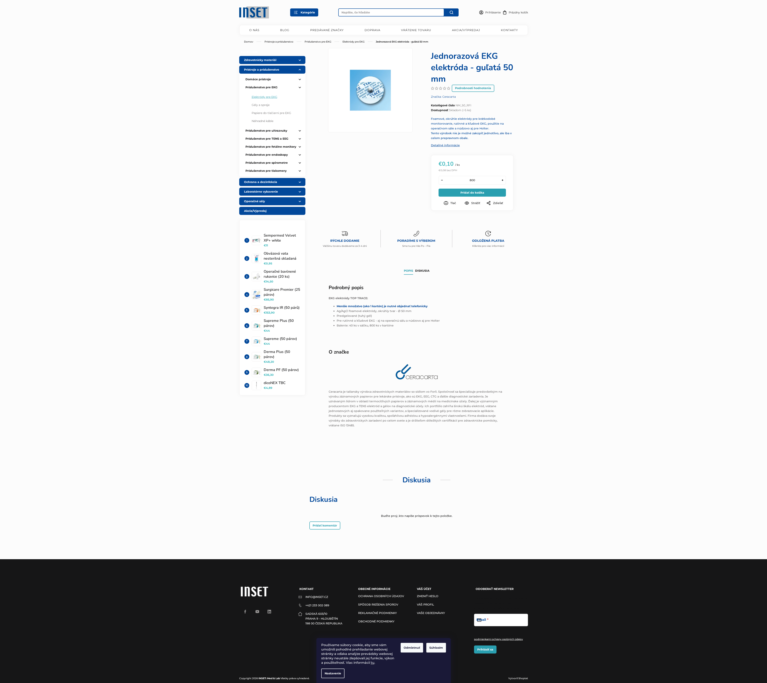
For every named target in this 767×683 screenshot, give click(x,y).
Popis (408, 270)
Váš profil (425, 604)
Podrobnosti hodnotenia (473, 88)
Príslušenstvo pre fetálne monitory (270, 146)
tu (372, 663)
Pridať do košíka (472, 192)
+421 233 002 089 (317, 605)
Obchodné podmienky (376, 621)
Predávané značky (327, 30)
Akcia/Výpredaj (466, 30)
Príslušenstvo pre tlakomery (266, 171)
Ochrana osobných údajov (381, 596)
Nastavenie (333, 673)
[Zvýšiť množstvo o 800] (503, 180)
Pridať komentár (325, 525)
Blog (284, 30)
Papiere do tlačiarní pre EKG (271, 113)
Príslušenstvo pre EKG (261, 87)
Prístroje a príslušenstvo (261, 69)
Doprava (372, 30)
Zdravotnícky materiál (260, 60)
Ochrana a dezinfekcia (260, 182)
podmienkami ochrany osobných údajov (498, 639)
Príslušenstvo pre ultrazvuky (266, 130)
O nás (254, 30)
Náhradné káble (262, 121)
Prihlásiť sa (485, 649)
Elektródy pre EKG (264, 97)
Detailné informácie (445, 145)
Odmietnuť (412, 647)
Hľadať (451, 12)
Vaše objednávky (431, 613)
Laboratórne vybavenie (261, 191)
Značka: (443, 97)
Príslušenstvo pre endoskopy (266, 155)
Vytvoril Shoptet (518, 678)
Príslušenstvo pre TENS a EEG (266, 138)
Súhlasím (436, 647)
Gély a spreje (261, 105)
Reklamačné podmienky (377, 613)
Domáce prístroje (258, 79)
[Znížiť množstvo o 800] (442, 180)
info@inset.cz (316, 597)
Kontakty (509, 30)
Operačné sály (254, 201)
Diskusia (422, 270)
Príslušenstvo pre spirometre (266, 163)
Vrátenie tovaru (416, 30)
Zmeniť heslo (427, 596)
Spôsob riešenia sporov (378, 604)
